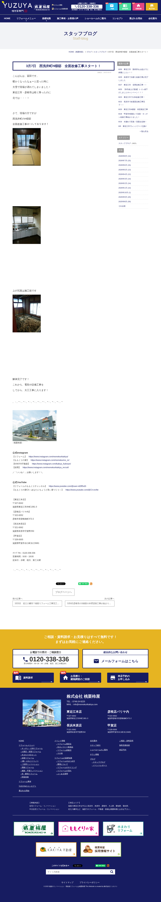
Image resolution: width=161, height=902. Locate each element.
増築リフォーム (28, 767)
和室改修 (25, 777)
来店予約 (122, 750)
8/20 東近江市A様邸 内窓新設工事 (133, 109)
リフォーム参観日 (64, 750)
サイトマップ (67, 882)
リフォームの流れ (64, 771)
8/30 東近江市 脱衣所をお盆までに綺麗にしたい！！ (133, 70)
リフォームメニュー (26, 18)
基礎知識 (46, 18)
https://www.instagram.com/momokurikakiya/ (48, 457)
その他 (60, 753)
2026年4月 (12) (124, 174)
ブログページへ (63, 592)
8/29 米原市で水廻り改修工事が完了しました (133, 78)
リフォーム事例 (25, 781)
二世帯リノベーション (30, 764)
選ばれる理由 (135, 18)
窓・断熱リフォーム (29, 774)
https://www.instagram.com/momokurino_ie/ (50, 460)
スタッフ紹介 (95, 745)
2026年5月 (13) (124, 170)
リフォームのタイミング (67, 767)
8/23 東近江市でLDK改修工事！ (131, 97)
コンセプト (117, 18)
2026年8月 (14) (124, 156)
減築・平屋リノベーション (32, 771)
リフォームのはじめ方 (66, 761)
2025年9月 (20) (124, 197)
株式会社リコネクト (110, 886)
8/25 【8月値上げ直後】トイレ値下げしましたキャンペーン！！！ (133, 90)
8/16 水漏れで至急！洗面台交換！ (132, 122)
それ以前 (122, 206)
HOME (7, 18)
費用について (62, 764)
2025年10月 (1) (124, 192)
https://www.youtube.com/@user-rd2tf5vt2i (67, 486)
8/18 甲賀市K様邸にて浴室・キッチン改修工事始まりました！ (133, 115)
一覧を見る (144, 131)
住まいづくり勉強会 (65, 747)
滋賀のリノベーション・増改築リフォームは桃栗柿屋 (67, 886)
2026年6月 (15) (124, 165)
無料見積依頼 (124, 745)
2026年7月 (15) (124, 161)
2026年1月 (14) (124, 188)
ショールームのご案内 (95, 18)
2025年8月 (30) (124, 202)
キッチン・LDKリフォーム (32, 748)
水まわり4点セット (29, 755)
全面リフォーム (28, 758)
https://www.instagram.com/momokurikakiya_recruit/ (46, 467)
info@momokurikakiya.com (85, 704)
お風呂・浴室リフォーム (31, 752)
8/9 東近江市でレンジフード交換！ (132, 126)
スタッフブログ (124, 143)
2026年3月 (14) (124, 179)
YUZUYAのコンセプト (27, 786)
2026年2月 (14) (124, 183)
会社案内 (152, 18)
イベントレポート (100, 765)
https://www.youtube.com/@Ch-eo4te (82, 490)
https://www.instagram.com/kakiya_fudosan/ (51, 464)
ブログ (92, 759)
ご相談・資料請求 (126, 741)
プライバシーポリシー (89, 882)
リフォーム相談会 (64, 744)
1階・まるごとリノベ (30, 761)
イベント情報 (58, 5)
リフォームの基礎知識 (61, 8)
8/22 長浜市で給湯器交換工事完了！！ (131, 103)
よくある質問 (62, 774)
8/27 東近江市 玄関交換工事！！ (132, 85)
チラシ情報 (94, 754)
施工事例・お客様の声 (67, 18)
